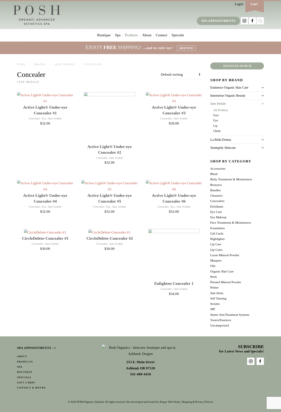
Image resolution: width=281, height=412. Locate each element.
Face (216, 115)
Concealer (34, 118)
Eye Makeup (218, 217)
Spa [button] (118, 35)
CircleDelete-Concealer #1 (45, 238)
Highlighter (217, 239)
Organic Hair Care (222, 271)
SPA (19, 367)
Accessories (217, 168)
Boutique (104, 35)
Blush (214, 174)
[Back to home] (36, 15)
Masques (216, 260)
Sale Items (216, 293)
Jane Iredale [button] (218, 103)
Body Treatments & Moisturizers (231, 179)
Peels (213, 276)
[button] (260, 21)
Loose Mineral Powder (224, 255)
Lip (215, 125)
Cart (254, 4)
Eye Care (216, 212)
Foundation (217, 228)
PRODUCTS (25, 361)
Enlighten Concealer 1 (174, 283)
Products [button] (131, 35)
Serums (215, 303)
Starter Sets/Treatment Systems (229, 314)
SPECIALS (24, 377)
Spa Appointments (218, 20)
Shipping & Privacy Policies (197, 401)
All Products (220, 110)
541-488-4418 (140, 374)
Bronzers (216, 185)
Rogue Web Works (170, 401)
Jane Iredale (55, 118)
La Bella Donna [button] (220, 139)
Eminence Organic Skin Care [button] (229, 87)
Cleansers (216, 195)
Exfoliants (216, 206)
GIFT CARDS (26, 382)
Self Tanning (218, 298)
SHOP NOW (186, 48)
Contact (161, 35)
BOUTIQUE (25, 372)
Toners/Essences (220, 320)
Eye (44, 118)
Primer (214, 287)
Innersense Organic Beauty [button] (227, 95)
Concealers (217, 201)
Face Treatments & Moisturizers (230, 222)
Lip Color (216, 249)
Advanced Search (237, 66)
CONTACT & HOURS (31, 387)
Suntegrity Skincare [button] (223, 147)
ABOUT (22, 356)
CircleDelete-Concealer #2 (109, 238)
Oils (212, 266)
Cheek (217, 131)
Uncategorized (219, 325)
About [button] (146, 35)
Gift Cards (216, 233)
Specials (178, 35)
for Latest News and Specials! (241, 349)
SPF (212, 309)
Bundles (215, 190)
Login (239, 4)
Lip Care (215, 244)
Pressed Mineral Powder (225, 282)
